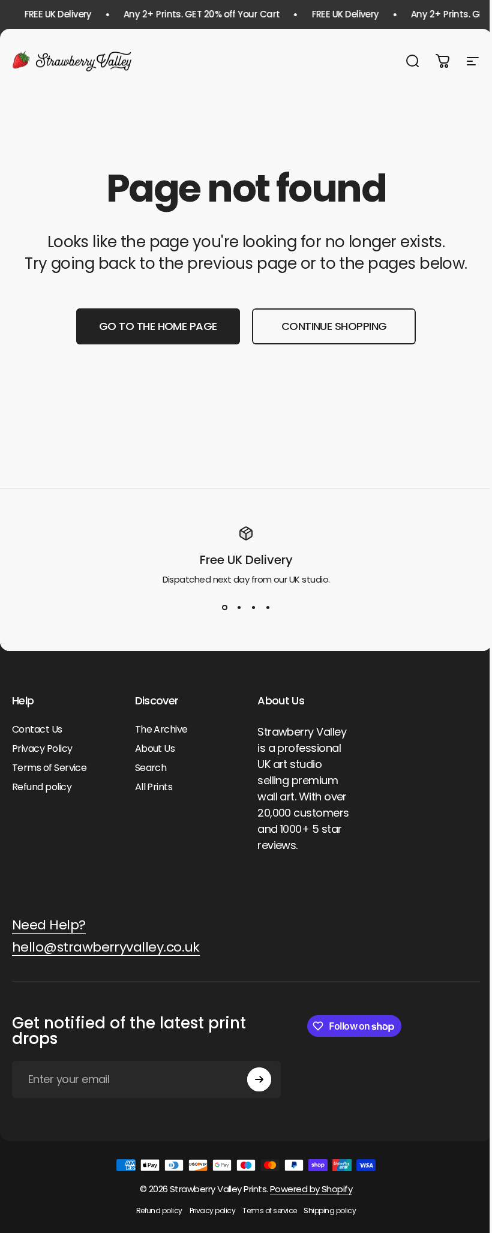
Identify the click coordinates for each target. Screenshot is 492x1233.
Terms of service (269, 1210)
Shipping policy (330, 1210)
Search (151, 768)
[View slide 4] (267, 608)
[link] (49, 925)
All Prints (154, 787)
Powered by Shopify (311, 1189)
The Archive (161, 730)
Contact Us (37, 730)
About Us (155, 749)
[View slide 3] (253, 608)
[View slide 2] (239, 608)
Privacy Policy (42, 749)
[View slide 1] (224, 608)
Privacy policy (212, 1210)
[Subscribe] (259, 1079)
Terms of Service (49, 768)
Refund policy (41, 787)
